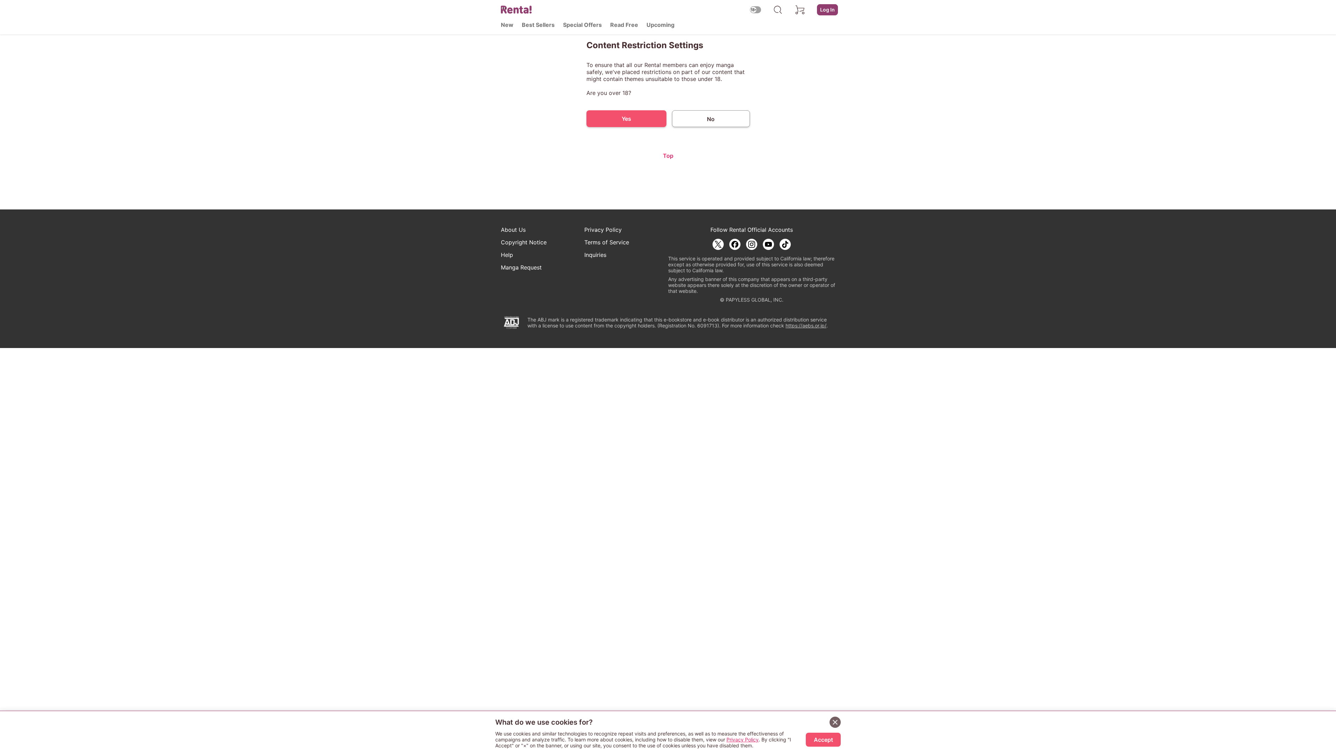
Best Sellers (538, 24)
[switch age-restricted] (755, 9)
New (507, 24)
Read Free (624, 24)
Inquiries (595, 254)
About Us (513, 229)
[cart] (800, 9)
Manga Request (521, 267)
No (711, 119)
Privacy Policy (603, 229)
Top (668, 155)
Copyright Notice (524, 242)
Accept (823, 739)
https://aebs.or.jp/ (806, 325)
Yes (626, 118)
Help (507, 254)
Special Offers (582, 24)
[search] (777, 9)
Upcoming (660, 24)
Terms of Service (606, 242)
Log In (827, 10)
